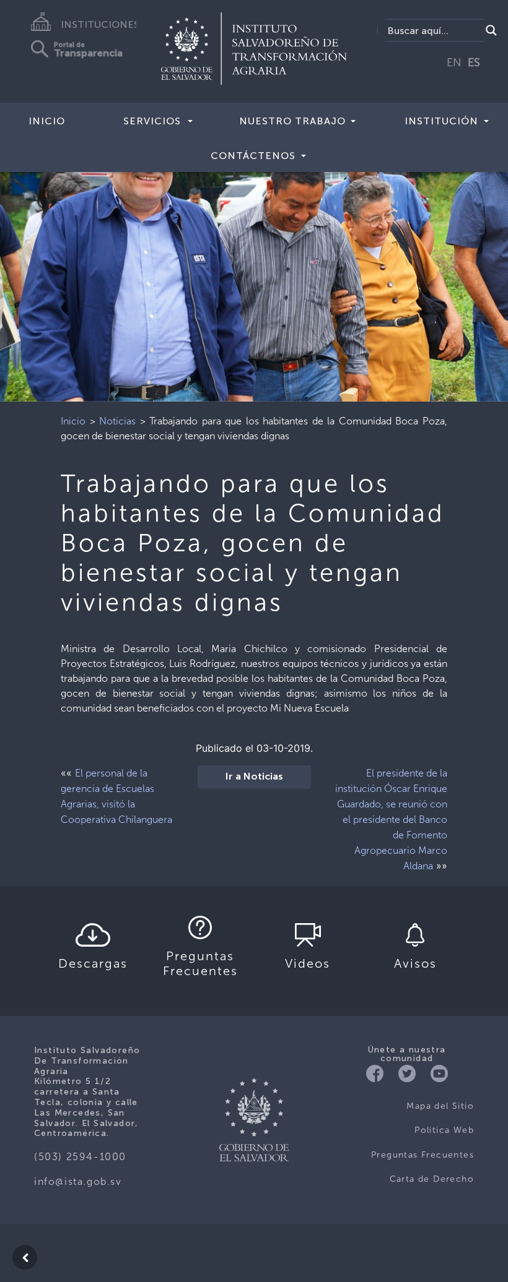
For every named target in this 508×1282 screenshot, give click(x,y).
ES (474, 62)
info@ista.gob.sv (78, 1181)
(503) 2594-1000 (80, 1157)
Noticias (117, 421)
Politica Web (444, 1130)
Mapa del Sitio (440, 1106)
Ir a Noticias (254, 777)
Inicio (46, 121)
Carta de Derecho (432, 1179)
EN (454, 62)
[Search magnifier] (491, 30)
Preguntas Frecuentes (422, 1155)
